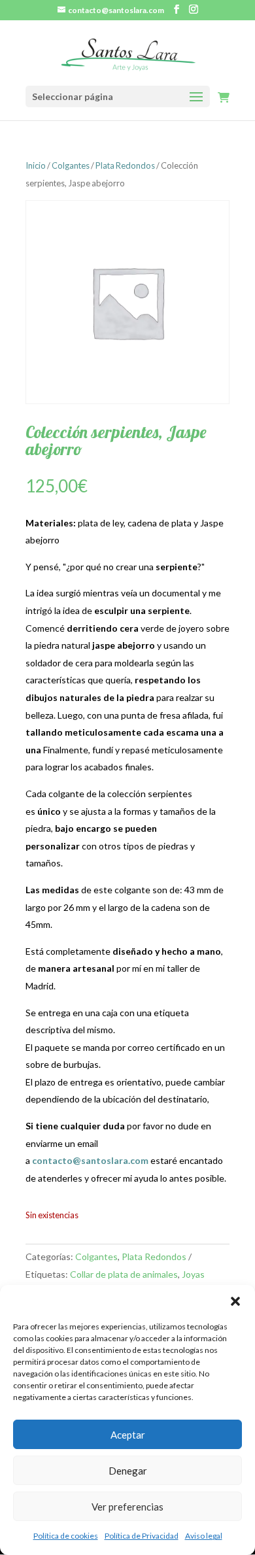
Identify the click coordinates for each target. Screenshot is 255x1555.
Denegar (128, 1471)
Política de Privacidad (141, 1536)
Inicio (36, 165)
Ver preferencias (127, 1506)
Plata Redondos (125, 165)
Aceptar (127, 1435)
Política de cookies (65, 1536)
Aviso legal (203, 1536)
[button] (235, 1301)
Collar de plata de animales (124, 1274)
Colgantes (71, 165)
